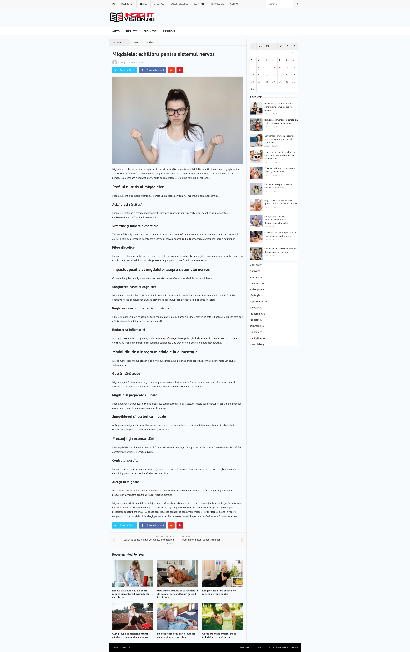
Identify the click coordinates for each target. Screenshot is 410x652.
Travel (143, 3)
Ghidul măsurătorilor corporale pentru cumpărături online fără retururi (279, 106)
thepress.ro (256, 264)
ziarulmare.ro (257, 283)
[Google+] (171, 70)
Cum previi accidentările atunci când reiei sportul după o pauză (130, 635)
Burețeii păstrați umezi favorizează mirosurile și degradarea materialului (276, 219)
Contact (235, 3)
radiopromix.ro (257, 313)
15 (287, 67)
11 (259, 67)
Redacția (122, 62)
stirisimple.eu (257, 289)
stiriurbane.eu (257, 325)
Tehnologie (217, 3)
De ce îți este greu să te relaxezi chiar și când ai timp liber (176, 635)
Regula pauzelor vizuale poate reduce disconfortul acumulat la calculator (131, 594)
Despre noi (127, 3)
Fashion (169, 31)
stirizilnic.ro (256, 277)
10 (252, 67)
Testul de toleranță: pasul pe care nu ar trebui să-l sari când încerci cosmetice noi (280, 155)
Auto (116, 31)
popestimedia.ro (258, 301)
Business (150, 31)
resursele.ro (256, 331)
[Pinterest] (179, 70)
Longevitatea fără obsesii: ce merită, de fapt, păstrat (219, 592)
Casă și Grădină (179, 3)
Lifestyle (159, 3)
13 (273, 67)
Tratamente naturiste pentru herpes (201, 539)
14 (280, 67)
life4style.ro (256, 295)
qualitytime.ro (257, 338)
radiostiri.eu (256, 319)
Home (135, 42)
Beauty (131, 31)
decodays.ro (256, 307)
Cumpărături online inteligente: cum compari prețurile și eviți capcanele (279, 139)
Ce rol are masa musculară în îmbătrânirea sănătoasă (219, 635)
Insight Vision (119, 647)
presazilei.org (257, 344)
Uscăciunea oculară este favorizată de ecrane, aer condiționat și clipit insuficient (177, 594)
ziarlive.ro (255, 270)
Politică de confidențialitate (283, 647)
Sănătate (199, 3)
